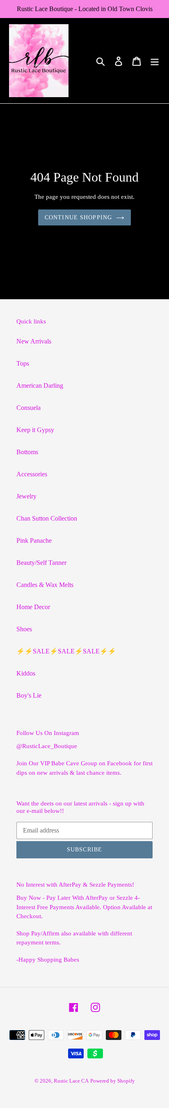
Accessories (31, 474)
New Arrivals (33, 341)
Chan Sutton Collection (46, 518)
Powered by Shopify (112, 1081)
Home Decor (33, 606)
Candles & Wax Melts (44, 584)
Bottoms (27, 451)
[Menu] (155, 61)
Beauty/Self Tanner (41, 562)
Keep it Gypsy (35, 429)
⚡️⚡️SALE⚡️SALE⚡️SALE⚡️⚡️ (66, 651)
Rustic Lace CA (71, 1081)
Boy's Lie (28, 695)
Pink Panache (34, 540)
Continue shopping (78, 217)
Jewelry (26, 496)
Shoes (24, 629)
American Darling (39, 385)
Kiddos (25, 673)
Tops (22, 363)
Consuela (28, 407)
